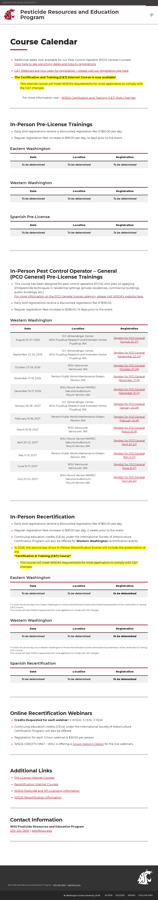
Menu (152, 14)
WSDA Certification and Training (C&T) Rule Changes (99, 97)
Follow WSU (146, 895)
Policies (120, 895)
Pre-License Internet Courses (34, 777)
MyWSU (131, 895)
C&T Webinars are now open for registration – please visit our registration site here (71, 70)
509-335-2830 (19, 831)
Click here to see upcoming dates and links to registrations (55, 64)
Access (108, 895)
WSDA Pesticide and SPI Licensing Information (47, 791)
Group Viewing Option (88, 744)
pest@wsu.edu (42, 831)
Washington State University (19, 2)
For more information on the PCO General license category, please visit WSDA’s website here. (78, 296)
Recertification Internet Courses (36, 784)
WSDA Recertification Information (38, 797)
